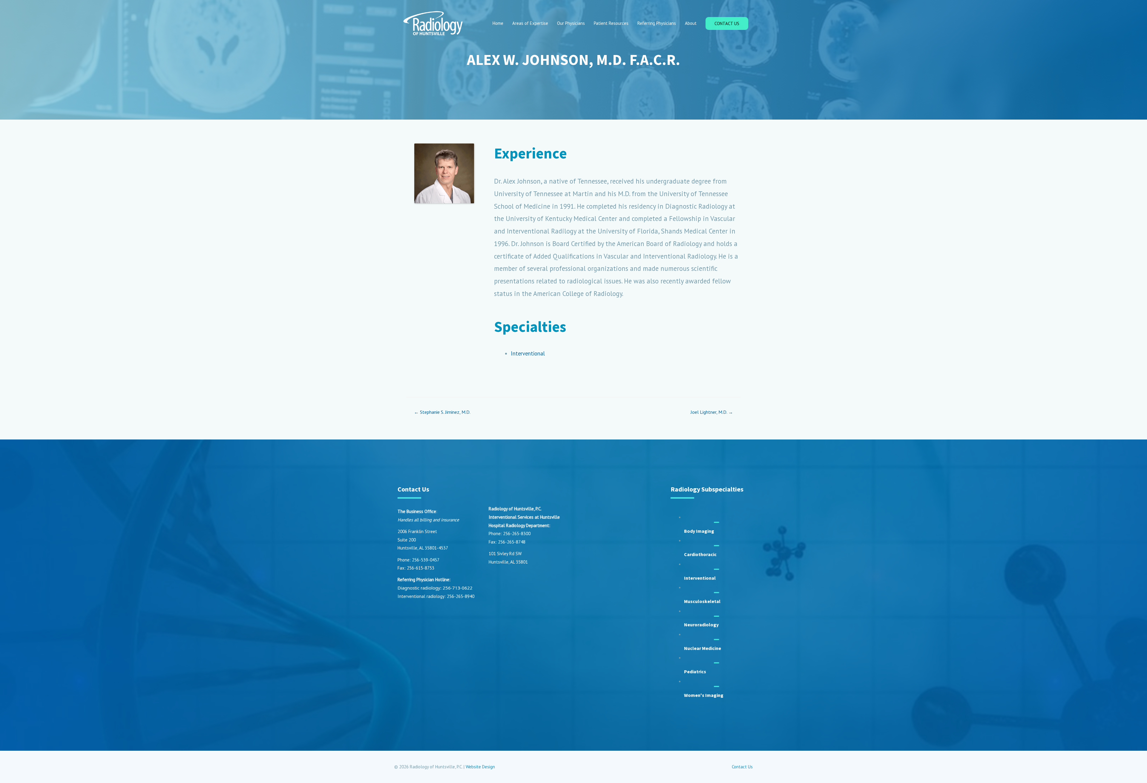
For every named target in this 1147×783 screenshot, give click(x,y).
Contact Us (742, 767)
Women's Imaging (703, 695)
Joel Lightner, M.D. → (712, 412)
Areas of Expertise (530, 23)
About (691, 23)
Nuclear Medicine (702, 648)
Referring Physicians (656, 23)
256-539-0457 (425, 560)
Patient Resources (611, 23)
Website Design (480, 767)
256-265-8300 (516, 533)
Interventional (528, 353)
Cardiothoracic (700, 554)
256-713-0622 (458, 588)
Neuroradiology (701, 625)
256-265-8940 (460, 596)
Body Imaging (699, 531)
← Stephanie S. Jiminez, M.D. (442, 412)
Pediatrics (695, 671)
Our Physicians (571, 23)
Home (498, 23)
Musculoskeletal (702, 601)
